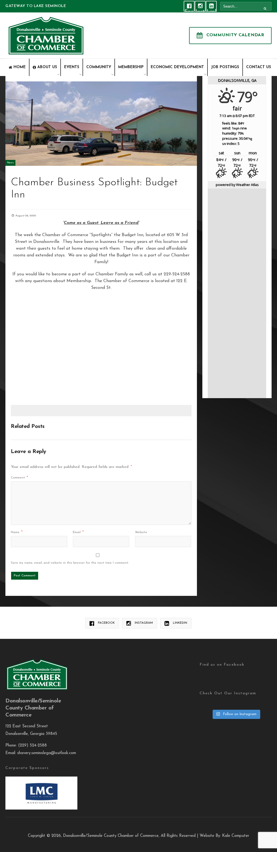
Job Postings (225, 67)
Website (141, 532)
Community (98, 67)
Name (16, 532)
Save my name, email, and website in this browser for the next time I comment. (70, 562)
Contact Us (258, 67)
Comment (19, 477)
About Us (47, 67)
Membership (131, 67)
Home (20, 67)
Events (71, 67)
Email (78, 532)
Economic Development (177, 67)
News (10, 162)
